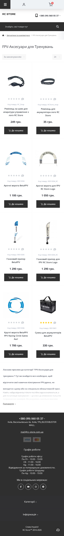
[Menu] (5, 4)
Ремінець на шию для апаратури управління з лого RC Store (16, 112)
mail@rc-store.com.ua (32, 431)
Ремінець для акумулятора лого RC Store (48, 112)
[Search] (57, 26)
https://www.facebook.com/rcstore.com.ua (21, 487)
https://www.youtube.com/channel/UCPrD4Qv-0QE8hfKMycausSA (28, 487)
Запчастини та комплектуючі (18, 35)
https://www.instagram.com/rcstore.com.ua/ (36, 487)
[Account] (23, 4)
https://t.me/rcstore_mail (43, 487)
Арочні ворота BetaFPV (16, 185)
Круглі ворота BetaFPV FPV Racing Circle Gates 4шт (16, 335)
